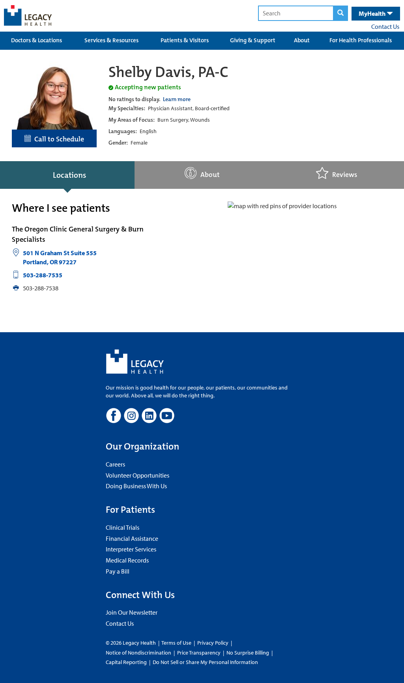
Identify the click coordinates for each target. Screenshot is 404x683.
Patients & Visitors (185, 40)
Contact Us (385, 26)
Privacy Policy (212, 642)
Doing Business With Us (136, 486)
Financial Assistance (132, 538)
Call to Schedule (57, 139)
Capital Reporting (126, 662)
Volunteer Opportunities (137, 475)
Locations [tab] (69, 175)
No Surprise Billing (247, 652)
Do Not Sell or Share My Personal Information (205, 662)
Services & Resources (111, 40)
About (302, 40)
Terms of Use (177, 642)
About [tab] (210, 174)
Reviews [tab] (344, 174)
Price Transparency (199, 652)
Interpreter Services (131, 549)
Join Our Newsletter (131, 612)
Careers (115, 464)
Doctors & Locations (36, 40)
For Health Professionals (360, 40)
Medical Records (127, 560)
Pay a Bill (117, 571)
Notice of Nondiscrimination (138, 652)
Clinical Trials (122, 527)
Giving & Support (252, 40)
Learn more (177, 99)
